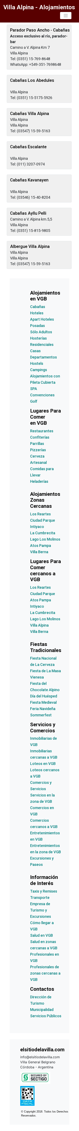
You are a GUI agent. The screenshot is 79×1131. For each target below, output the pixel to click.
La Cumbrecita (42, 533)
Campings (38, 370)
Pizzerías (38, 450)
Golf (33, 401)
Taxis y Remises (43, 891)
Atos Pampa (40, 545)
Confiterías (39, 437)
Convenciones (42, 395)
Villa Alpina (39, 625)
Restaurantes (41, 431)
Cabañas (37, 306)
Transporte (40, 897)
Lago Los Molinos (45, 539)
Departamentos (43, 357)
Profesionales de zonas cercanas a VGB (45, 973)
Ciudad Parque (42, 520)
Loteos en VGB (43, 763)
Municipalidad (42, 1009)
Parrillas (37, 443)
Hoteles (36, 313)
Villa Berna (39, 552)
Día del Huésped (43, 696)
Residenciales (42, 344)
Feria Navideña (42, 708)
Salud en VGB (41, 935)
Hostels (36, 363)
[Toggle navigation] (65, 15)
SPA (33, 388)
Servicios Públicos (45, 1016)
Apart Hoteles (42, 319)
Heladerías (39, 481)
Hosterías (38, 338)
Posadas (37, 325)
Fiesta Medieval (43, 702)
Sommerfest (41, 715)
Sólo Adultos (41, 332)
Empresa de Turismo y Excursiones (40, 910)
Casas (35, 351)
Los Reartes (40, 514)
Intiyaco (37, 526)
